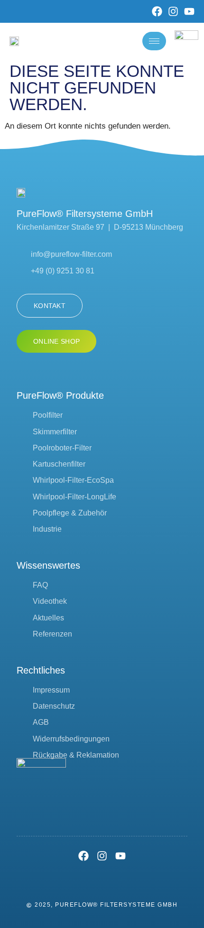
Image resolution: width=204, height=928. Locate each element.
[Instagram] (173, 11)
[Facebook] (157, 11)
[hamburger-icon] (154, 41)
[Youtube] (189, 11)
